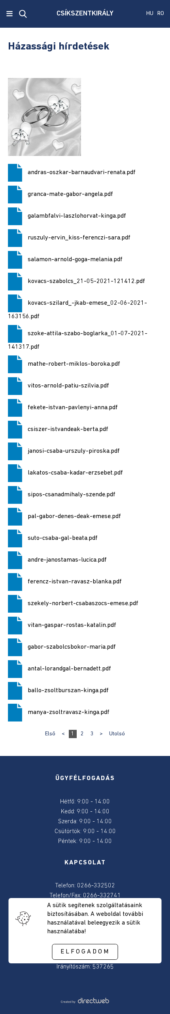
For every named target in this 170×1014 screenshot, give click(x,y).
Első (50, 734)
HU (149, 14)
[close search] (23, 14)
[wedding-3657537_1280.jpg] (44, 117)
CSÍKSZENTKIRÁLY (85, 13)
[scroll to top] (151, 997)
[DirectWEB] (85, 1001)
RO (160, 14)
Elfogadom (85, 952)
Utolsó (117, 734)
